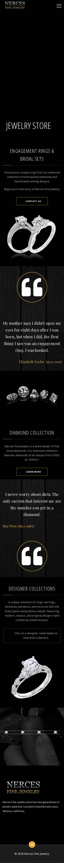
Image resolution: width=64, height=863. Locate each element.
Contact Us (33, 201)
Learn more (33, 471)
